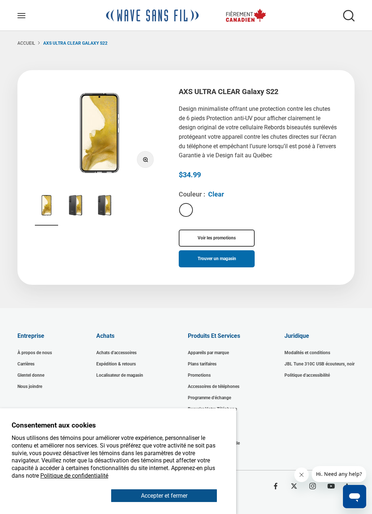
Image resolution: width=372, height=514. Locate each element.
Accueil (26, 43)
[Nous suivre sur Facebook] (275, 486)
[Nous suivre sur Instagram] (313, 486)
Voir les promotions (217, 237)
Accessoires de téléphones (213, 386)
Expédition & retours (116, 364)
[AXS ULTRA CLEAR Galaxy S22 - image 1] (46, 206)
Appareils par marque (208, 352)
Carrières (26, 364)
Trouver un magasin (217, 258)
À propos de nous (34, 352)
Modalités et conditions (307, 352)
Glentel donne (30, 375)
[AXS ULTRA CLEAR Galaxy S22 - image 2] (75, 206)
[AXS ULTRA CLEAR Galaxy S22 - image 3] (104, 206)
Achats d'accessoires (116, 352)
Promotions (199, 375)
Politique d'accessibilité (307, 375)
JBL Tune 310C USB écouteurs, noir (319, 364)
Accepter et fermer (164, 495)
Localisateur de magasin (119, 375)
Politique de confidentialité (74, 475)
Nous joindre (29, 386)
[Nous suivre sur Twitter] (294, 486)
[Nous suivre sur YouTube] (331, 486)
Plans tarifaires (202, 364)
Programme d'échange (209, 397)
